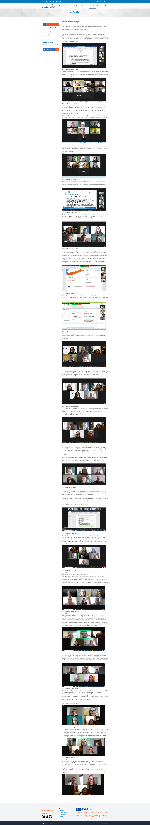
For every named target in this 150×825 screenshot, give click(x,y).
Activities (92, 5)
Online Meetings (51, 24)
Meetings (99, 5)
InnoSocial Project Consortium (55, 823)
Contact (105, 5)
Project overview (63, 812)
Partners (78, 5)
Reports (49, 34)
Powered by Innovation (103, 823)
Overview (66, 5)
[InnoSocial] (48, 5)
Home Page (62, 810)
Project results (63, 814)
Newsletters (85, 5)
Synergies (50, 31)
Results (72, 5)
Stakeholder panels (52, 27)
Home (60, 5)
